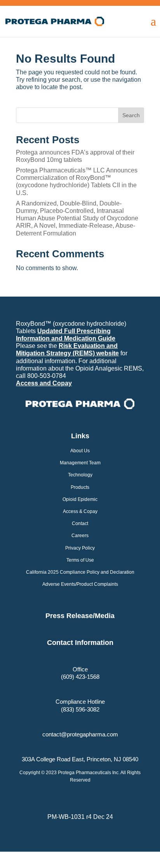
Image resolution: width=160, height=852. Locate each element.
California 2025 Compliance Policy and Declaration (80, 572)
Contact (80, 523)
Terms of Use (80, 560)
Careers (80, 535)
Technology (80, 475)
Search (131, 115)
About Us (80, 450)
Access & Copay (80, 511)
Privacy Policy (80, 548)
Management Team (80, 463)
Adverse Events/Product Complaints (80, 584)
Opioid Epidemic (80, 499)
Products (80, 487)
